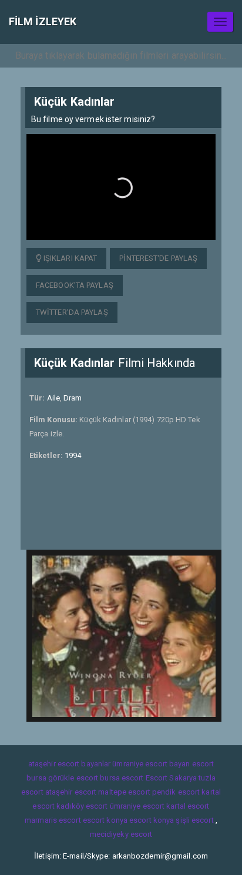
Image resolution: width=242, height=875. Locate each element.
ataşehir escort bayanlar (69, 763)
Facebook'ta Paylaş (74, 285)
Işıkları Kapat (70, 258)
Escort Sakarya (171, 777)
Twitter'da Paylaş (72, 312)
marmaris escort (53, 820)
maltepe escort (124, 792)
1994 (73, 455)
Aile (53, 397)
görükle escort (73, 777)
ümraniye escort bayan (151, 763)
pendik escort (176, 792)
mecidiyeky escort (121, 834)
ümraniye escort (137, 806)
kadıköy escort (81, 806)
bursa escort (121, 777)
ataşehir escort (71, 792)
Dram (72, 397)
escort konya (105, 820)
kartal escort (187, 806)
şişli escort (194, 820)
